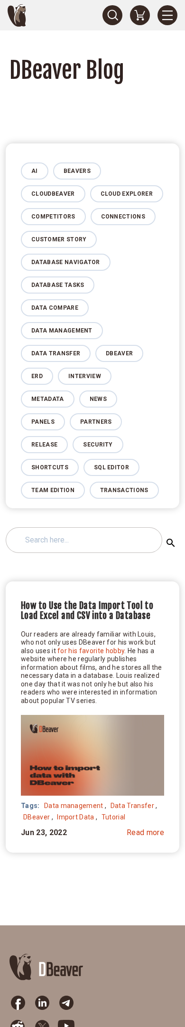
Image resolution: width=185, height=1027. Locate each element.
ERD (37, 376)
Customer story (58, 239)
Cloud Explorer (127, 193)
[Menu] (167, 15)
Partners (96, 421)
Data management (61, 330)
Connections (123, 216)
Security (98, 444)
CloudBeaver (53, 193)
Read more (145, 832)
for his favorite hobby (90, 651)
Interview (84, 376)
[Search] (112, 15)
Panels (43, 421)
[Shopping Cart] (140, 15)
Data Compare (54, 307)
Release (44, 444)
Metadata (47, 399)
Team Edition (52, 490)
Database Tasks (57, 285)
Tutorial (114, 817)
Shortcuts (49, 467)
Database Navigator (65, 262)
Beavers (77, 171)
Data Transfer (55, 353)
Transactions (124, 490)
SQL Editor (111, 467)
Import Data (75, 817)
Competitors (53, 216)
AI (34, 171)
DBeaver (119, 353)
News (98, 399)
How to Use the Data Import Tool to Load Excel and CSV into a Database (87, 610)
